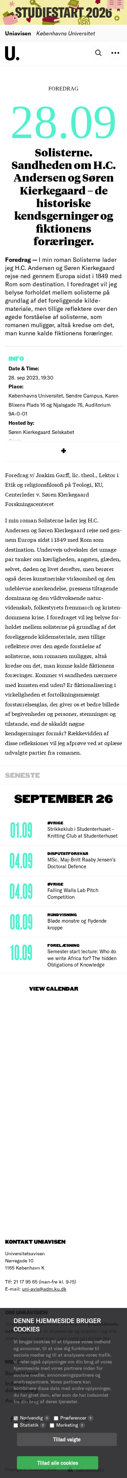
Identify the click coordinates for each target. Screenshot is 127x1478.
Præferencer (75, 1418)
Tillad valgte (67, 1439)
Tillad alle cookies (57, 1463)
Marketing (69, 1425)
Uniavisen (18, 33)
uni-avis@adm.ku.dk (44, 1289)
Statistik (32, 1425)
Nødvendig (34, 1418)
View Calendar (53, 989)
